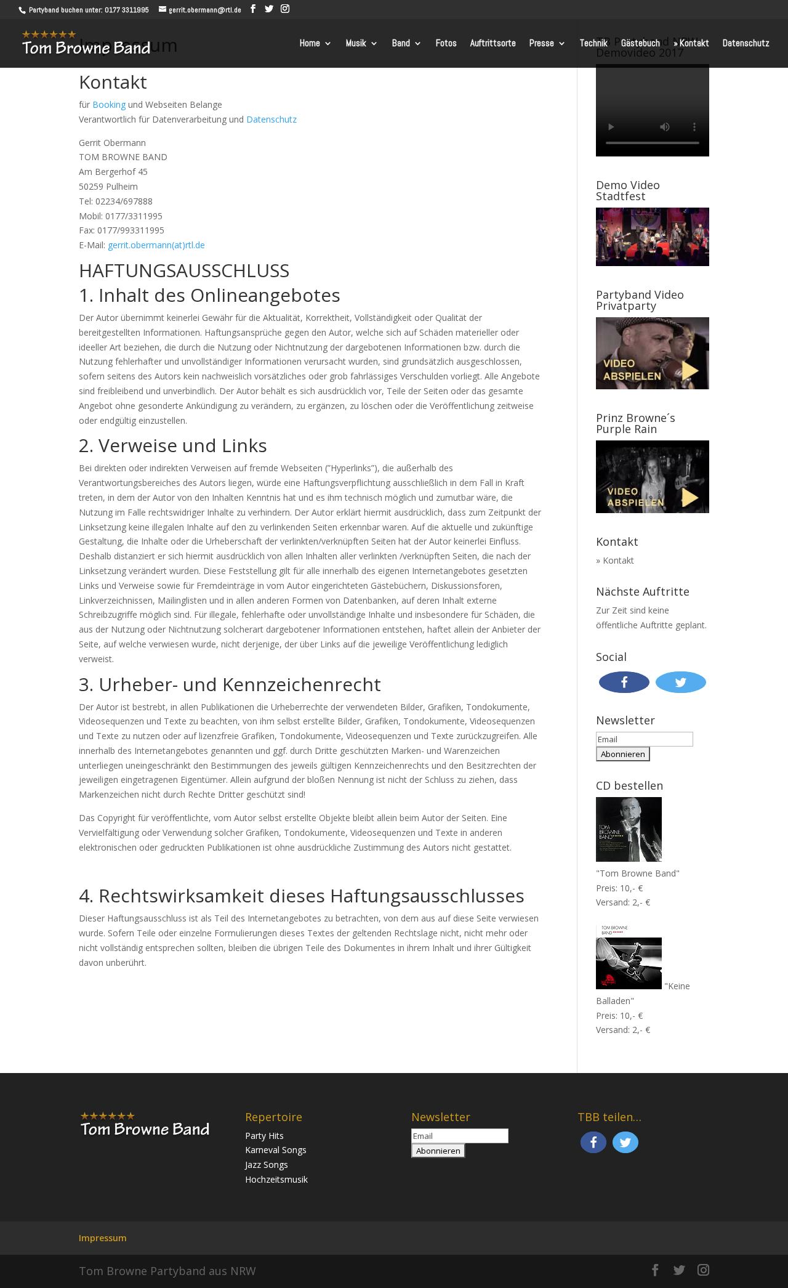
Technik (594, 44)
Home (310, 44)
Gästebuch (640, 44)
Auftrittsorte (493, 44)
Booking (109, 104)
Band (401, 44)
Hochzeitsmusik (276, 1179)
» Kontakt (691, 44)
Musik (356, 44)
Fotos (446, 44)
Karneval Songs (276, 1150)
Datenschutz (746, 44)
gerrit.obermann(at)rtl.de (156, 245)
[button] (624, 682)
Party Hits (264, 1135)
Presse (541, 44)
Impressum (103, 1238)
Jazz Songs (266, 1164)
